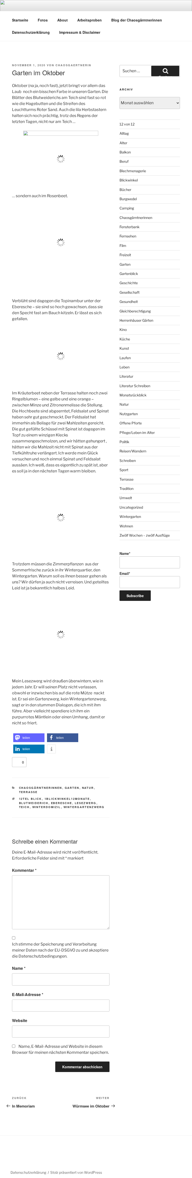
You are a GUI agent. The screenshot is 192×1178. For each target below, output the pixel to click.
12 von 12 (127, 124)
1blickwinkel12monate (67, 799)
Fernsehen (128, 236)
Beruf (124, 161)
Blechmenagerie (133, 171)
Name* (125, 553)
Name (19, 968)
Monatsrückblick (133, 395)
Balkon (125, 152)
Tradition (127, 488)
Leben (125, 367)
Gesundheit (129, 301)
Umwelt (126, 498)
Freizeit (125, 255)
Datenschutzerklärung (31, 32)
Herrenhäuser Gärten (136, 320)
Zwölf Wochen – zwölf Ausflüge (145, 535)
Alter (123, 143)
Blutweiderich (33, 803)
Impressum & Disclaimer (79, 32)
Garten (72, 788)
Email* (125, 573)
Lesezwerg (85, 803)
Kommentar (24, 870)
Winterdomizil (46, 807)
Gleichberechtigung (135, 311)
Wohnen (126, 526)
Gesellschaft (130, 292)
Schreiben (128, 460)
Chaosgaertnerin (73, 65)
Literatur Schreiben (135, 386)
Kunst (124, 348)
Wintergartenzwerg (84, 807)
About (62, 19)
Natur (88, 788)
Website (19, 1020)
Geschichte (129, 283)
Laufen (125, 358)
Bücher (125, 189)
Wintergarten (130, 516)
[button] (28, 737)
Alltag (124, 133)
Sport (124, 470)
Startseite (20, 19)
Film (123, 245)
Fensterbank (130, 227)
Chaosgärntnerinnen (40, 788)
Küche (125, 339)
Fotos (43, 19)
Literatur (126, 376)
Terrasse (28, 792)
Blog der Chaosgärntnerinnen (136, 19)
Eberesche (61, 803)
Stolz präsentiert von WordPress (76, 1172)
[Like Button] (17, 762)
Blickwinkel (129, 180)
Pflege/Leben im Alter (137, 432)
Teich (24, 807)
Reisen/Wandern (133, 451)
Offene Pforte (131, 423)
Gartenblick (129, 273)
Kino (123, 329)
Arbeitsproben (89, 19)
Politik (124, 442)
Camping (127, 208)
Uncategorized (131, 507)
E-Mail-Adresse (27, 994)
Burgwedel (128, 199)
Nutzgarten (129, 414)
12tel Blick (30, 799)
